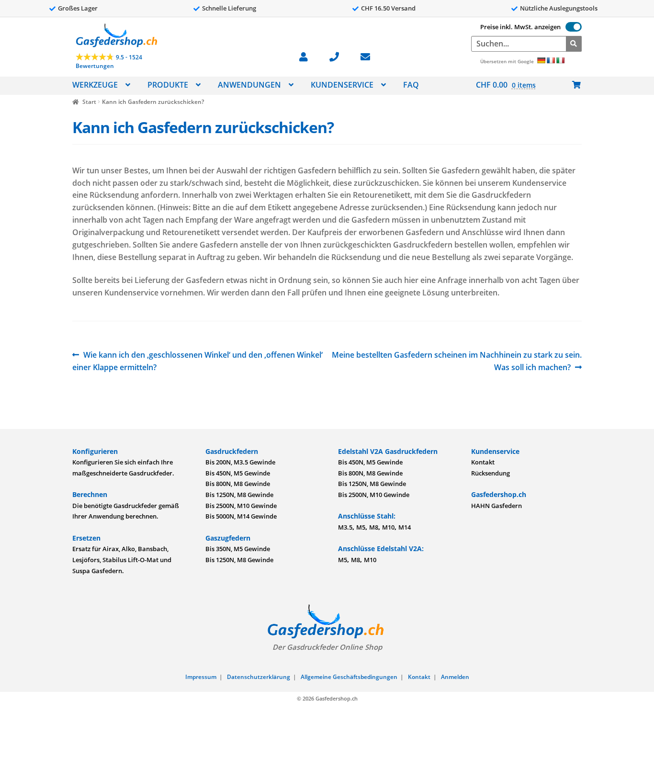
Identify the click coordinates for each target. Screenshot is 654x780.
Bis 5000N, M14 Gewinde (241, 516)
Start (89, 102)
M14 (404, 527)
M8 (373, 527)
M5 (360, 527)
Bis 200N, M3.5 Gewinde (240, 462)
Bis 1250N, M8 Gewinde (239, 494)
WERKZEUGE (95, 84)
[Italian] (560, 60)
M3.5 (345, 527)
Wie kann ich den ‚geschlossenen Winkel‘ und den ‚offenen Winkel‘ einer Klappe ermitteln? (197, 361)
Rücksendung (490, 473)
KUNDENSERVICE (342, 84)
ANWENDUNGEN (249, 84)
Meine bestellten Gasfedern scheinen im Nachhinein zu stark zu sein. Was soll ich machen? (456, 361)
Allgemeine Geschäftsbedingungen (349, 677)
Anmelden (455, 677)
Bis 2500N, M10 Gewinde (241, 505)
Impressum (200, 677)
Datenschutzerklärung (258, 677)
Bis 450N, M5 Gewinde (237, 473)
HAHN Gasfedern (496, 505)
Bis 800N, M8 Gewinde (237, 483)
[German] (541, 60)
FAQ (411, 84)
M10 (388, 527)
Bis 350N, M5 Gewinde (237, 548)
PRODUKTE (167, 84)
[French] (550, 60)
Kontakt (483, 462)
